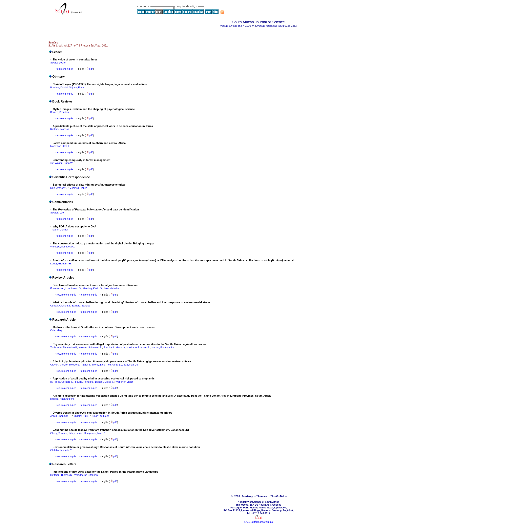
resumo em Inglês (66, 294)
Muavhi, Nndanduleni (62, 398)
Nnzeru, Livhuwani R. (90, 347)
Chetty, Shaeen (58, 433)
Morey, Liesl (98, 364)
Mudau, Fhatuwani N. (163, 347)
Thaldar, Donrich (59, 229)
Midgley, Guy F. (82, 416)
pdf (91, 69)
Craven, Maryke (59, 364)
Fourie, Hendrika (84, 381)
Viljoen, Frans (76, 87)
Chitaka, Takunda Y (61, 450)
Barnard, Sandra (80, 305)
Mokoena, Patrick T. (80, 364)
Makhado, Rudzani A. (138, 347)
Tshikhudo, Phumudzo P (63, 347)
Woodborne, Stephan (86, 475)
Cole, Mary (56, 330)
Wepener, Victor (124, 381)
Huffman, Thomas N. (61, 475)
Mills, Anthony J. (59, 188)
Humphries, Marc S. (95, 433)
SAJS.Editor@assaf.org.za (258, 522)
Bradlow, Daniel (59, 87)
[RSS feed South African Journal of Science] (222, 12)
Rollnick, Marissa (59, 129)
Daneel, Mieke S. (104, 381)
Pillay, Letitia (75, 433)
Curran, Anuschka (60, 305)
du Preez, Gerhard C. (62, 381)
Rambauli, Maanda (114, 347)
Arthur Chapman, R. (61, 416)
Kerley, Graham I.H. (60, 263)
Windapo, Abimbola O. (62, 246)
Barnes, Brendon (59, 112)
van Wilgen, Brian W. (61, 163)
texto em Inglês (65, 69)
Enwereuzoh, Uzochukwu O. (65, 288)
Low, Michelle (111, 288)
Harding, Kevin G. (92, 288)
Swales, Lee (57, 212)
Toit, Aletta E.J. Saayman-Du (122, 364)
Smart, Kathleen (100, 416)
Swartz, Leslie (58, 62)
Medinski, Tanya (78, 188)
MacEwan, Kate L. (60, 146)
